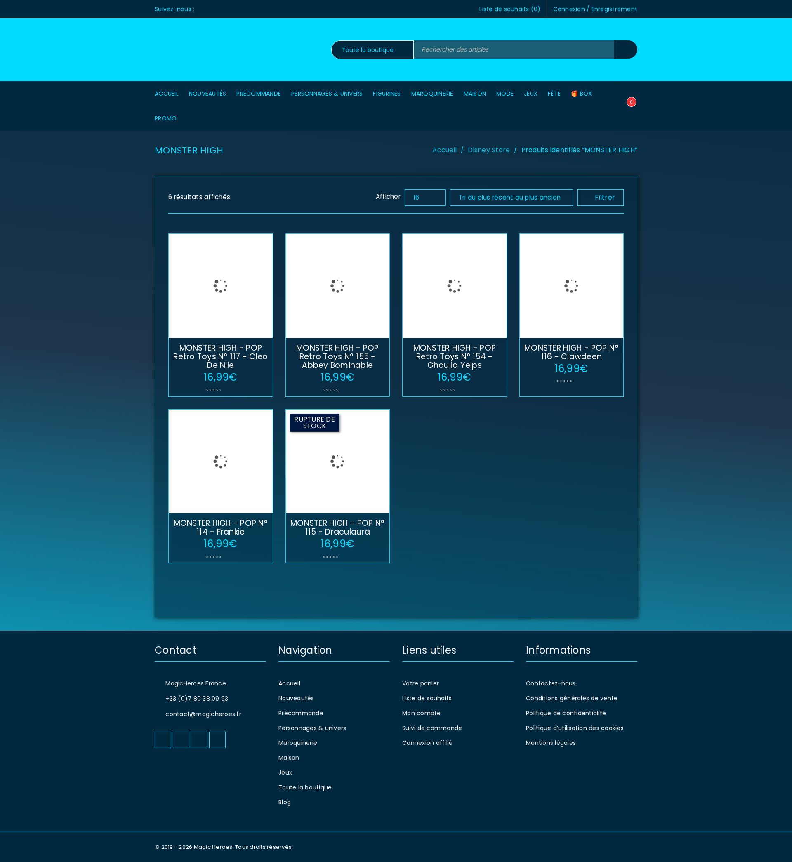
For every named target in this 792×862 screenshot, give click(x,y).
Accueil (444, 150)
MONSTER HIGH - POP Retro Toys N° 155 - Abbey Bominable (337, 356)
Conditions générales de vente (572, 698)
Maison (288, 758)
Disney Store (489, 150)
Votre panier (420, 683)
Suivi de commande (432, 728)
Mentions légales (551, 743)
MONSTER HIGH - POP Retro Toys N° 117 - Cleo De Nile (220, 356)
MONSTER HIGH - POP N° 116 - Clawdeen (571, 352)
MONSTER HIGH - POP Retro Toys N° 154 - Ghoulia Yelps (454, 356)
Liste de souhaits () (509, 9)
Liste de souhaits (427, 698)
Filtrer (605, 197)
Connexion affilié (427, 743)
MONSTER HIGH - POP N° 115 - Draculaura (337, 527)
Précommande (300, 713)
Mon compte (421, 713)
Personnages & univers (312, 728)
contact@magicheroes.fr (203, 714)
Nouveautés (296, 698)
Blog (284, 802)
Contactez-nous (551, 683)
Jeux (285, 772)
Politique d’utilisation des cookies (575, 728)
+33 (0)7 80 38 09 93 (196, 699)
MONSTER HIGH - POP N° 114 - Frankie (221, 527)
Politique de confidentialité (566, 713)
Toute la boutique (305, 787)
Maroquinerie (297, 743)
